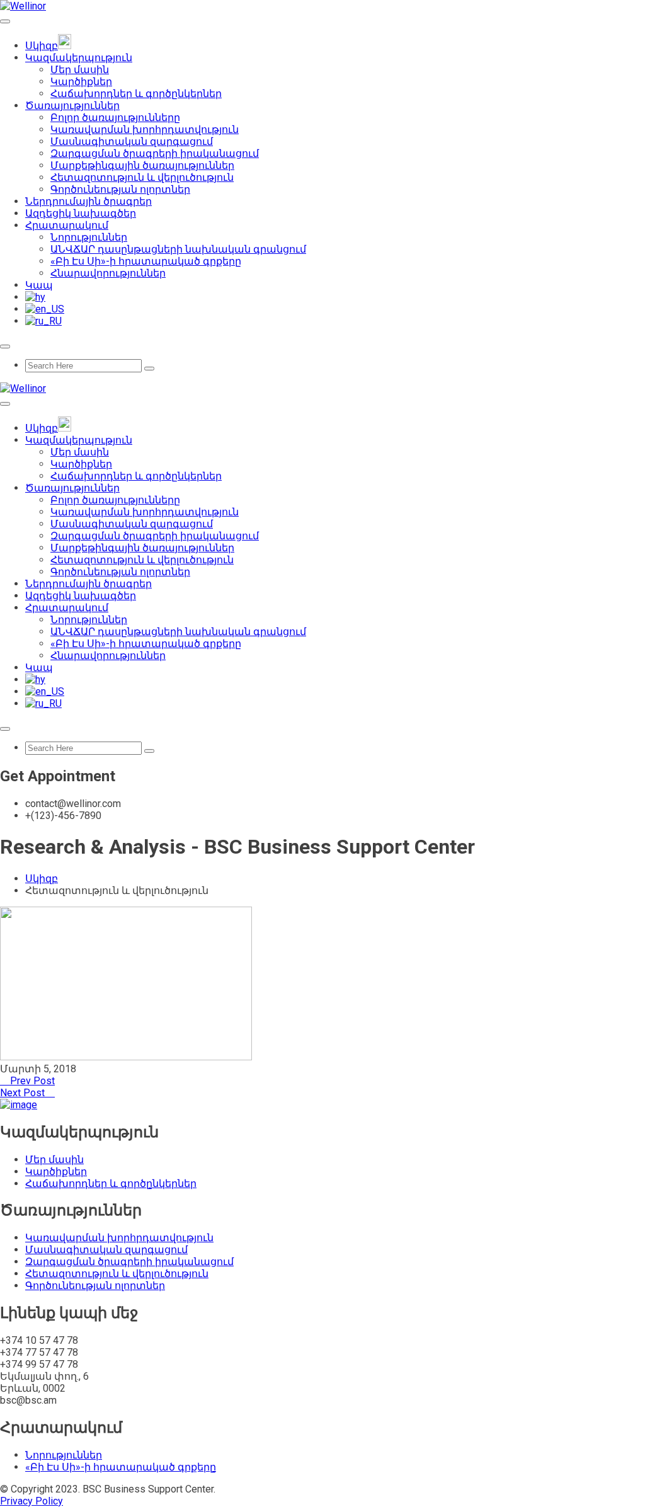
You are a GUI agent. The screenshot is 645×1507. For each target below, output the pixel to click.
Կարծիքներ (81, 82)
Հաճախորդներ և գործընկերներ (136, 94)
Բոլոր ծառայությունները (115, 117)
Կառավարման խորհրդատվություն (144, 129)
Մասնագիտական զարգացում (131, 141)
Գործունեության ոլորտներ (120, 189)
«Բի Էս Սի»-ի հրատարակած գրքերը (145, 261)
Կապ (39, 285)
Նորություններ (88, 237)
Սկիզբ (41, 879)
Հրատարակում (66, 225)
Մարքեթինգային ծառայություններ (142, 165)
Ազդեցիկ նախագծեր (80, 213)
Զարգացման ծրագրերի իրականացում (154, 153)
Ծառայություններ (72, 106)
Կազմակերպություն (78, 58)
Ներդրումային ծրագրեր (88, 201)
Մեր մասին (79, 70)
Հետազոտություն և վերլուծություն (142, 177)
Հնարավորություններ (108, 273)
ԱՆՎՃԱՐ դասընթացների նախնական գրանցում (178, 249)
